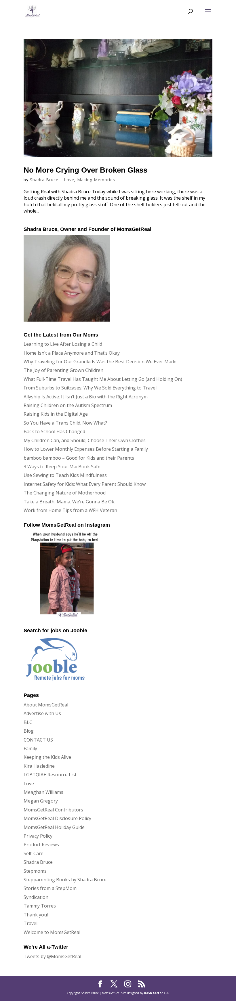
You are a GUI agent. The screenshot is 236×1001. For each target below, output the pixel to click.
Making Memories (96, 179)
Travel (30, 923)
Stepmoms (35, 871)
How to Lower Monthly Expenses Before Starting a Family (86, 449)
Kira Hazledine (39, 766)
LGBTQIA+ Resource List (50, 774)
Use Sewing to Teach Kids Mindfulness (65, 475)
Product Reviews (41, 844)
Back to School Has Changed (54, 431)
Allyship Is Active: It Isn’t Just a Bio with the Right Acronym (86, 396)
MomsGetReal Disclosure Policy (57, 818)
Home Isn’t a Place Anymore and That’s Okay (72, 353)
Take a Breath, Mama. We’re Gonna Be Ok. (69, 501)
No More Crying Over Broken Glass (85, 170)
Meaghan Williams (43, 792)
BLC (28, 722)
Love (69, 179)
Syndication (36, 897)
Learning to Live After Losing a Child (63, 344)
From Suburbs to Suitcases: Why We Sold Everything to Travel (90, 388)
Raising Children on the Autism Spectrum (68, 405)
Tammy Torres (40, 906)
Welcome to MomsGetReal (52, 932)
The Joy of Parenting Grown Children (63, 370)
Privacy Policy (38, 836)
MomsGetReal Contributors (53, 810)
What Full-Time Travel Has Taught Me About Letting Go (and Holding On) (103, 379)
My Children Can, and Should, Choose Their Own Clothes (85, 440)
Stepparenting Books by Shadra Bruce (65, 879)
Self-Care (33, 853)
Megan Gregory (41, 801)
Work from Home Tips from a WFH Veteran (70, 510)
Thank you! (36, 915)
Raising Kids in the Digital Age (56, 414)
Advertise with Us (42, 713)
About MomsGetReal (46, 705)
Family (30, 748)
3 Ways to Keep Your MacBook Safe (62, 466)
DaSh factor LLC (156, 993)
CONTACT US (38, 740)
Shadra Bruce (44, 179)
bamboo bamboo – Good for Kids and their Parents (79, 458)
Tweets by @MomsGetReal (52, 956)
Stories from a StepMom (50, 888)
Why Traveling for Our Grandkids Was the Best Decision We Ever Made (100, 361)
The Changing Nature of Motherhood (65, 493)
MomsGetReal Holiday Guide (54, 827)
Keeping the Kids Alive (47, 757)
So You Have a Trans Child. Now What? (65, 423)
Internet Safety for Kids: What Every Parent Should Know (85, 484)
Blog (29, 731)
